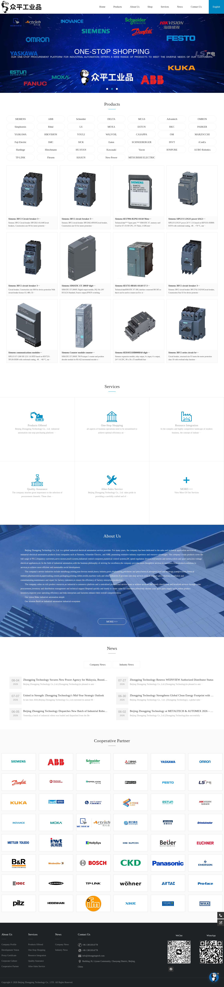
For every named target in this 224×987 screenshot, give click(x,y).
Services (165, 6)
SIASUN (80, 157)
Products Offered (35, 944)
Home (102, 6)
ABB (50, 119)
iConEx (202, 142)
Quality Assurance (36, 961)
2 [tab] (112, 89)
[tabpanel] (112, 53)
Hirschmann (51, 149)
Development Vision (10, 950)
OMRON (202, 119)
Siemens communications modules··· (25, 352)
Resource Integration (37, 955)
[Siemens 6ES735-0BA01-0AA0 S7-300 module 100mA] (138, 257)
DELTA (111, 119)
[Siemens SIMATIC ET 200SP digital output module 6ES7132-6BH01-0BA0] (85, 257)
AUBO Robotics (202, 149)
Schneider (81, 119)
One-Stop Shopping (36, 950)
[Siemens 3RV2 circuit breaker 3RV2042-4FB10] (85, 190)
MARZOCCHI (202, 134)
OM (172, 134)
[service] (220, 922)
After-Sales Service (36, 966)
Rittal (50, 127)
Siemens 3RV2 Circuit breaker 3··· (24, 219)
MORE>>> (112, 621)
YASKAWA (20, 134)
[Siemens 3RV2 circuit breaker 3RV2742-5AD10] (192, 257)
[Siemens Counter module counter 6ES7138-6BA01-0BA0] (85, 324)
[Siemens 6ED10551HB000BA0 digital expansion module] (138, 324)
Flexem (50, 157)
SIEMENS (20, 119)
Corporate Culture (9, 961)
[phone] (220, 915)
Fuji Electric (20, 142)
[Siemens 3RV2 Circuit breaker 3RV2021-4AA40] (32, 190)
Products (117, 6)
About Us (134, 6)
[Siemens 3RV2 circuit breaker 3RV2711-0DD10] (32, 257)
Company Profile (9, 944)
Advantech (172, 119)
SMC (50, 142)
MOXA (111, 127)
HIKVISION (50, 134)
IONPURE (172, 149)
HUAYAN (81, 149)
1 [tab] (107, 89)
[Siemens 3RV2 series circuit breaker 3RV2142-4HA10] (192, 324)
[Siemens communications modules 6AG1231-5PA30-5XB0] (32, 324)
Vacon (142, 149)
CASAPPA (141, 134)
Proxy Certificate (9, 955)
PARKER (202, 127)
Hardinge (20, 149)
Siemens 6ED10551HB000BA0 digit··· (132, 352)
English (216, 6)
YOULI (81, 134)
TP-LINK (20, 157)
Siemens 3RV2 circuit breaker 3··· (77, 219)
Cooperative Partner (10, 966)
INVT (172, 142)
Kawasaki (111, 149)
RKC (171, 127)
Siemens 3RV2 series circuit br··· (183, 352)
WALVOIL (111, 134)
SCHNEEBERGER (141, 142)
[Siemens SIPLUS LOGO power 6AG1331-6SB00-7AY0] (192, 190)
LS (81, 127)
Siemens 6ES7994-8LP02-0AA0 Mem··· (133, 219)
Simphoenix (20, 127)
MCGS (141, 119)
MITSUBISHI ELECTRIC (141, 157)
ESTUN (142, 127)
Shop (150, 6)
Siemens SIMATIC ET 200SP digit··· (79, 286)
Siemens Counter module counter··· (78, 352)
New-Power (111, 157)
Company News (97, 664)
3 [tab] (117, 89)
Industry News (126, 664)
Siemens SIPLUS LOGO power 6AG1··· (186, 219)
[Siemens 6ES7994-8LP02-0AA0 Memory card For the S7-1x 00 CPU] (138, 190)
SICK (81, 142)
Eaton (111, 142)
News (180, 6)
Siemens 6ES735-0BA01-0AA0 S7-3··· (132, 286)
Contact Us (196, 6)
